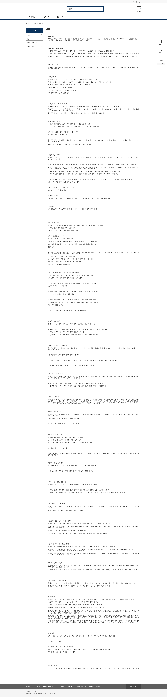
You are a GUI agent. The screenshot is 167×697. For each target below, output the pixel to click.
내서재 (139, 11)
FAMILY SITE (132, 686)
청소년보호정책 (31, 46)
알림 (140, 2)
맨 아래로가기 (163, 64)
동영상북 (60, 17)
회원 (35, 23)
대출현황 (161, 44)
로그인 (135, 2)
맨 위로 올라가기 (159, 64)
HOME (29, 23)
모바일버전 (29, 686)
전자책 (46, 17)
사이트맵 (69, 686)
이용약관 (41, 23)
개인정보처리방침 (32, 43)
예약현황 (161, 52)
